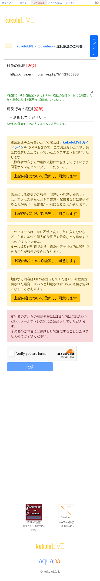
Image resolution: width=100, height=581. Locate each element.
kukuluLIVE (25, 46)
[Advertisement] (50, 437)
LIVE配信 (39, 2)
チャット (70, 2)
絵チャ (23, 2)
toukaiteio (45, 46)
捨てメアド (7, 2)
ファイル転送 (55, 2)
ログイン (94, 46)
